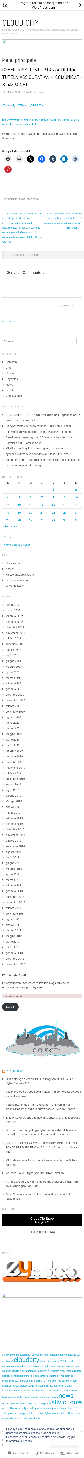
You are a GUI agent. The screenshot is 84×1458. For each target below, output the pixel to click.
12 (19, 505)
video (63, 1413)
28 (41, 520)
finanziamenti (26, 1380)
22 (53, 512)
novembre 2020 (15, 700)
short (48, 1403)
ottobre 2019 (13, 773)
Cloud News (15, 1071)
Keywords (12, 379)
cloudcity (12, 198)
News (40, 92)
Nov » (14, 526)
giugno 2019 (13, 795)
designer (42, 1370)
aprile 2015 (13, 925)
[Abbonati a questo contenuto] (3, 1071)
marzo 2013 (13, 947)
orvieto (6, 1403)
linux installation (16, 1397)
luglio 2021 (12, 655)
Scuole (10, 390)
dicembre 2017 (15, 896)
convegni (62, 1366)
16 (64, 505)
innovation (7, 1390)
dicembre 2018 (15, 829)
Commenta (65, 305)
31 (76, 520)
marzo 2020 (13, 745)
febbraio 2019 (14, 818)
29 (53, 520)
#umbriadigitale (10, 1354)
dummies (27, 1375)
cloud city (45, 1361)
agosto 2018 (13, 852)
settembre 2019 (15, 778)
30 (64, 520)
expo (15, 1380)
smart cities (8, 1408)
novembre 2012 (15, 964)
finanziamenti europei (45, 1380)
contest (53, 1366)
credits (15, 1370)
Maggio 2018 (14, 868)
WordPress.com (15, 585)
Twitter (7, 537)
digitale (77, 1370)
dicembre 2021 (15, 627)
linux (4, 1397)
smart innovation (62, 1408)
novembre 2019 (15, 767)
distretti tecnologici (12, 1375)
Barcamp (11, 362)
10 (76, 497)
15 (53, 505)
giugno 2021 (13, 661)
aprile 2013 (13, 941)
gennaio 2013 (14, 953)
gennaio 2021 (14, 689)
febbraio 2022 (14, 616)
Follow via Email (14, 975)
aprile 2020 (13, 739)
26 (19, 520)
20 (30, 512)
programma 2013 (20, 1403)
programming (37, 1403)
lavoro (74, 1390)
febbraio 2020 (14, 750)
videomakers (9, 1418)
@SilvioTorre (37, 105)
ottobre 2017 (13, 908)
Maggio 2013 (14, 936)
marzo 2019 (13, 812)
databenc (32, 1370)
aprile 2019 (13, 807)
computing (20, 1366)
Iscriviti (10, 1007)
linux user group (33, 1397)
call (78, 1354)
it (50, 1390)
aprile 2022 (13, 604)
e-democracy (39, 1375)
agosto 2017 (13, 919)
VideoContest (14, 395)
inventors (44, 1390)
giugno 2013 (13, 930)
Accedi (10, 569)
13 (30, 505)
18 (7, 512)
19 (19, 512)
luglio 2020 (12, 722)
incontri (41, 1385)
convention (73, 1366)
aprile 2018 (13, 874)
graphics (6, 1385)
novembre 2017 (15, 902)
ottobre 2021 (13, 638)
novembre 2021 (15, 633)
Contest (10, 373)
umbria (56, 1413)
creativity (6, 1370)
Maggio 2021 (14, 666)
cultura (23, 1370)
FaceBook (8, 321)
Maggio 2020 (14, 734)
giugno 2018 (13, 863)
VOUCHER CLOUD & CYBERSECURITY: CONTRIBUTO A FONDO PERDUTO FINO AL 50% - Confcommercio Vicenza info (42, 1147)
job (53, 1390)
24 (76, 512)
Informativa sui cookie (19, 1441)
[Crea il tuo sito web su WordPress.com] (42, 5)
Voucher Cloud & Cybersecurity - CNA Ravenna (35, 1173)
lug (43, 1397)
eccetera (51, 1375)
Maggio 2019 (14, 801)
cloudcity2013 (59, 1361)
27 (30, 520)
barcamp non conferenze (63, 1354)
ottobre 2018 (13, 840)
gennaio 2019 (14, 823)
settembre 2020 (15, 711)
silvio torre (33, 198)
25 (7, 520)
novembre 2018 (15, 835)
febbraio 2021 (14, 683)
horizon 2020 (27, 1385)
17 (76, 505)
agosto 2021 (13, 649)
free (59, 1380)
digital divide (66, 1370)
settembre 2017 (15, 913)
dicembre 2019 (15, 762)
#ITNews (22, 105)
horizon (16, 1385)
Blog (8, 367)
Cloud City (20, 23)
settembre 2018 (15, 846)
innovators (19, 1390)
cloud (9, 1361)
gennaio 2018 (14, 891)
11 (7, 505)
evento (60, 1375)
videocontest (73, 1413)
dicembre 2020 (15, 694)
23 (64, 512)
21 (41, 512)
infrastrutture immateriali (59, 1385)
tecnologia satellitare (25, 1413)
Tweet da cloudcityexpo (16, 544)
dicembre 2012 (15, 958)
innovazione (32, 1390)
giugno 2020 (13, 728)
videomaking (23, 1418)
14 (41, 505)
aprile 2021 (13, 672)
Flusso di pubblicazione (20, 574)
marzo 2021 (13, 678)
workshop (35, 1418)
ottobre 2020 (13, 706)
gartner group (69, 1380)
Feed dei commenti (17, 580)
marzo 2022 (13, 610)
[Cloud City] (42, 47)
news (22, 198)
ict (36, 1385)
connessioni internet (37, 1366)
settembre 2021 (15, 644)
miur (48, 1397)
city (4, 1361)
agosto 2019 (13, 784)
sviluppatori (8, 1413)
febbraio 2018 (14, 885)
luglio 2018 (12, 857)
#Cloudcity (8, 105)
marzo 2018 (13, 880)
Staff (28, 92)
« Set (5, 526)
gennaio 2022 (14, 621)
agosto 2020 (13, 717)
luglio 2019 (12, 790)
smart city (20, 1408)
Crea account (14, 563)
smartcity (31, 1408)
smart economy (45, 1408)
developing (53, 1370)
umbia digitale (44, 1413)
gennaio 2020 (14, 756)
